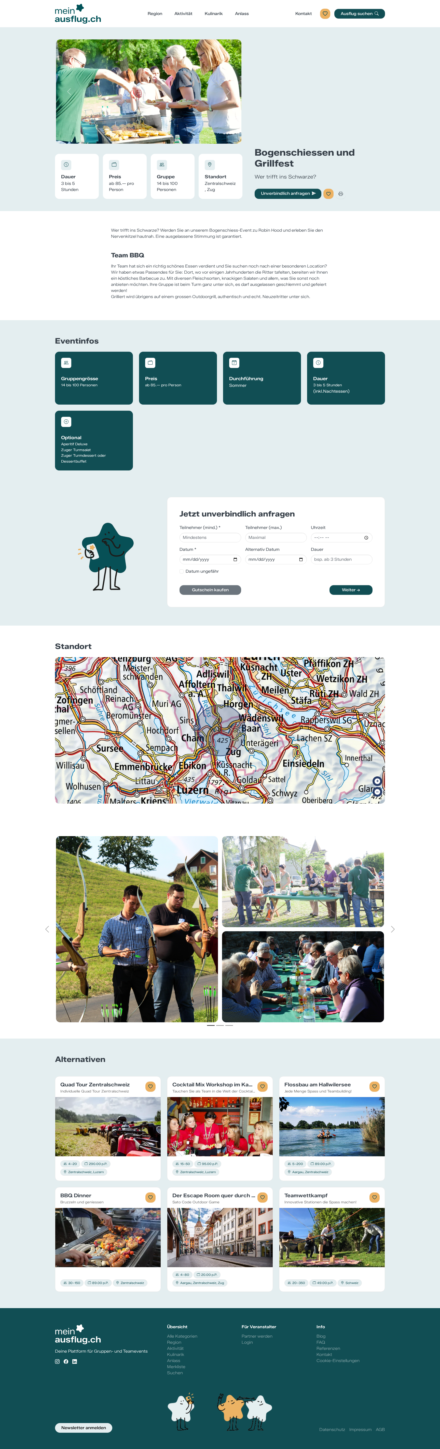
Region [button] (155, 13)
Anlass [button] (242, 13)
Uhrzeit (318, 527)
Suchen (175, 1372)
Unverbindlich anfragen (285, 193)
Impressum (360, 1429)
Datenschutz (332, 1429)
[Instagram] (57, 1361)
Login (247, 1342)
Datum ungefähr (202, 571)
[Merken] (328, 194)
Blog (321, 1336)
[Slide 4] (162, 137)
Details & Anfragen (108, 1126)
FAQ (321, 1342)
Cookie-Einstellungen (338, 1360)
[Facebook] (66, 1361)
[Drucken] (341, 194)
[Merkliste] (325, 14)
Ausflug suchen (357, 13)
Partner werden (257, 1336)
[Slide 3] (153, 137)
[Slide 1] (135, 137)
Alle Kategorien (182, 1336)
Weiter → (351, 589)
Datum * (188, 549)
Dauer (317, 549)
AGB (380, 1429)
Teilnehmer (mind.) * (200, 527)
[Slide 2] (144, 137)
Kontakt (303, 13)
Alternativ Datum (262, 549)
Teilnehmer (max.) (263, 527)
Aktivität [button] (183, 13)
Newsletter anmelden (83, 1427)
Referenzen (328, 1348)
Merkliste (176, 1366)
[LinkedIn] (74, 1361)
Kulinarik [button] (214, 13)
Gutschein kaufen (210, 589)
